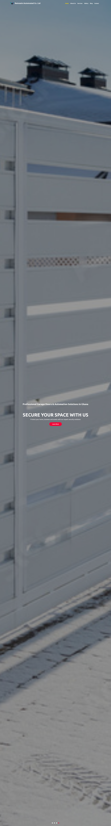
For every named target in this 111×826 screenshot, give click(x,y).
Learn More (55, 424)
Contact (96, 3)
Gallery (86, 3)
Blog (91, 3)
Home (67, 3)
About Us (73, 3)
